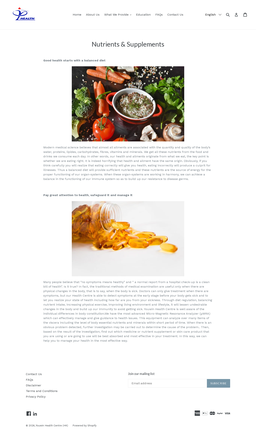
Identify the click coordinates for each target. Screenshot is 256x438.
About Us (93, 14)
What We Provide (118, 14)
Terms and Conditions (42, 391)
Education (143, 14)
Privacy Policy (36, 396)
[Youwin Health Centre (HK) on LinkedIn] (35, 414)
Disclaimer (33, 385)
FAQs (159, 14)
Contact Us (175, 14)
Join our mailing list (141, 374)
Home (77, 14)
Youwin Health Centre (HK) (52, 425)
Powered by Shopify (85, 425)
